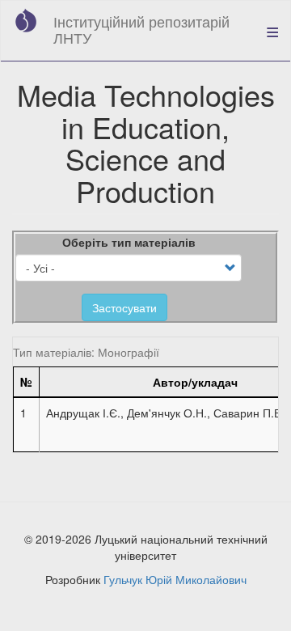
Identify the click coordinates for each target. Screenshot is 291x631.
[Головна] (26, 20)
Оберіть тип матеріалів (129, 242)
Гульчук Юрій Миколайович (175, 579)
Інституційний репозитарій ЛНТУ (141, 29)
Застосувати (124, 307)
